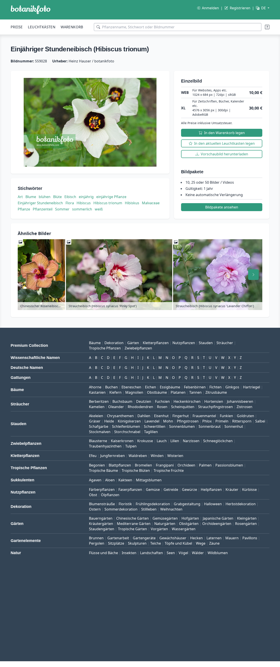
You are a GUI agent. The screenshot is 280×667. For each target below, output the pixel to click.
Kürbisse (249, 489)
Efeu (93, 455)
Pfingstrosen (188, 421)
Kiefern (115, 392)
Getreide (171, 489)
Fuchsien (162, 401)
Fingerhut (180, 415)
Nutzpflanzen (183, 342)
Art (20, 196)
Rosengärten (246, 523)
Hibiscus (84, 202)
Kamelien (96, 406)
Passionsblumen (229, 465)
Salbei (260, 421)
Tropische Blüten (136, 470)
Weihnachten (171, 509)
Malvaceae (151, 202)
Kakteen (125, 480)
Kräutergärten (101, 523)
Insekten (129, 552)
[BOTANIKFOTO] (30, 9)
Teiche (155, 543)
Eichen (150, 387)
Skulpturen (137, 543)
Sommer (62, 209)
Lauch (162, 440)
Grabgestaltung (187, 503)
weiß (99, 209)
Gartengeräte (144, 538)
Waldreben (138, 455)
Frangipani (165, 465)
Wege (200, 543)
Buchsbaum (122, 401)
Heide (109, 421)
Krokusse (145, 440)
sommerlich (82, 209)
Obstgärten (189, 523)
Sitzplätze (116, 543)
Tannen (195, 392)
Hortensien (213, 401)
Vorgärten (159, 528)
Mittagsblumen (149, 480)
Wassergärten (183, 528)
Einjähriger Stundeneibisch (40, 202)
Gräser (94, 421)
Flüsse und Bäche (103, 552)
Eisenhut (161, 415)
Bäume (95, 342)
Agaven (95, 480)
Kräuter (232, 489)
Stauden (206, 342)
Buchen (111, 387)
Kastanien (97, 392)
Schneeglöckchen (218, 440)
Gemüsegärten (165, 518)
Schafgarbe (98, 426)
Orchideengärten (216, 523)
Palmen (205, 465)
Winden (157, 455)
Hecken (196, 538)
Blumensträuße (102, 503)
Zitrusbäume (216, 392)
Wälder (198, 552)
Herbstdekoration (241, 503)
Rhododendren (140, 406)
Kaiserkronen (122, 440)
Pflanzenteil (42, 209)
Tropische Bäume (103, 470)
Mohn (168, 421)
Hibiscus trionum (107, 202)
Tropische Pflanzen (105, 348)
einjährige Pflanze (111, 196)
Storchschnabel (127, 431)
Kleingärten (247, 518)
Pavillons (249, 538)
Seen (171, 552)
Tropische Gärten (132, 528)
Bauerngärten (100, 518)
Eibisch (70, 196)
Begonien (97, 465)
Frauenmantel (204, 415)
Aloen (110, 480)
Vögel (183, 552)
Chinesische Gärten (132, 518)
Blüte (57, 196)
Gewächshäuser (172, 538)
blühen (44, 196)
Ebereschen (131, 387)
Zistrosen (244, 406)
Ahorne (95, 387)
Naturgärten (164, 523)
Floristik (125, 503)
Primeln (221, 421)
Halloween (213, 503)
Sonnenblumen (182, 426)
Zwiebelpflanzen (138, 348)
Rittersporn (241, 421)
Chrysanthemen (120, 415)
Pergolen (96, 543)
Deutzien (143, 401)
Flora (70, 202)
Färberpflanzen (102, 489)
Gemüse (153, 489)
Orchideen (186, 465)
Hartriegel (251, 387)
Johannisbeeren (240, 401)
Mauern (232, 538)
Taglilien (151, 431)
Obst (93, 494)
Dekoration (114, 342)
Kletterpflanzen (156, 342)
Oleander (116, 406)
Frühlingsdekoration (153, 503)
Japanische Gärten (218, 518)
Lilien (174, 440)
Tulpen (131, 446)
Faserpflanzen (130, 489)
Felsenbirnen (195, 387)
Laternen (214, 538)
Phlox (207, 421)
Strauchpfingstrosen (215, 406)
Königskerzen (129, 421)
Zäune (214, 543)
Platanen (178, 392)
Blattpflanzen (120, 465)
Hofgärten (190, 518)
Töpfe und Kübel (178, 543)
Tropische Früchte (169, 470)
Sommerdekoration (120, 509)
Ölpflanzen (110, 494)
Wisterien (175, 455)
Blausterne (98, 440)
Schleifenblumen (126, 426)
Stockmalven (99, 431)
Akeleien (96, 415)
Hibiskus (132, 202)
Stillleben (148, 509)
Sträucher (224, 342)
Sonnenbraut (210, 426)
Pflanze (24, 209)
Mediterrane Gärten (134, 523)
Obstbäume (157, 392)
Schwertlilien (154, 426)
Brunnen (96, 538)
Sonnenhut (233, 426)
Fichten (215, 387)
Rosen (162, 406)
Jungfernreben (112, 455)
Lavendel (152, 421)
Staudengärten (101, 528)
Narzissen (191, 440)
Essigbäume (170, 387)
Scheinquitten (182, 406)
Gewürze (189, 489)
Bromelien (143, 465)
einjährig (86, 196)
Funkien (226, 415)
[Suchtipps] (267, 27)
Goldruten (245, 415)
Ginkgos (232, 387)
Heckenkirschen (187, 401)
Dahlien (143, 415)
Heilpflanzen (211, 489)
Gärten (133, 342)
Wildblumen (218, 552)
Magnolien (134, 392)
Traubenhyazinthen (105, 446)
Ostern (95, 509)
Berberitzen (99, 401)
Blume (30, 196)
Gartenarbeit (118, 538)
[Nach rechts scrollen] (253, 274)
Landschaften (151, 552)
